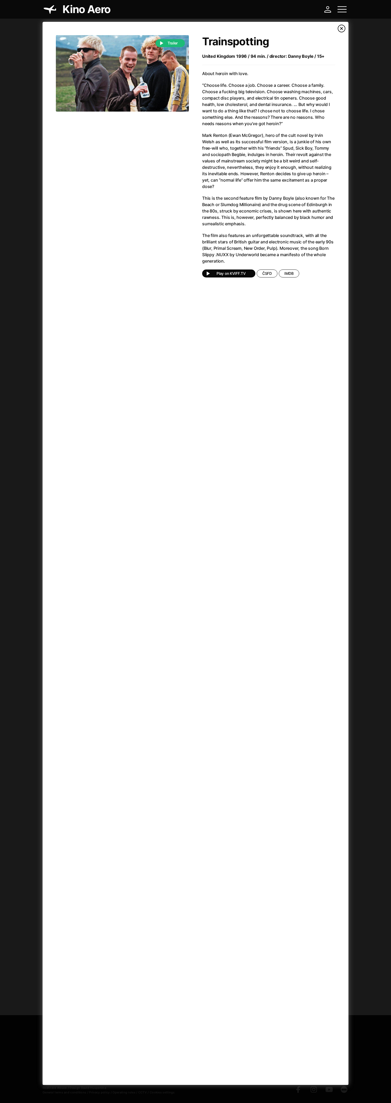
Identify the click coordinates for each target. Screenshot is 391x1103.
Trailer (173, 43)
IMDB (289, 273)
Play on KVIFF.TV (231, 273)
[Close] (341, 28)
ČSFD (267, 273)
